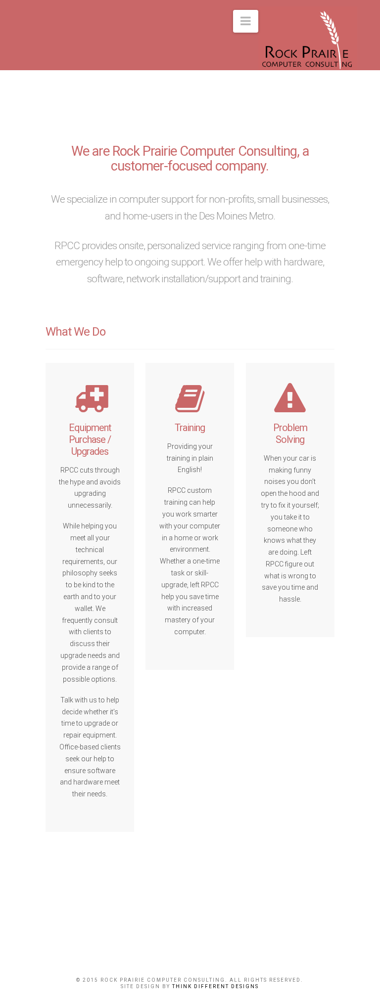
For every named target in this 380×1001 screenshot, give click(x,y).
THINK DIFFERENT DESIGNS (215, 986)
